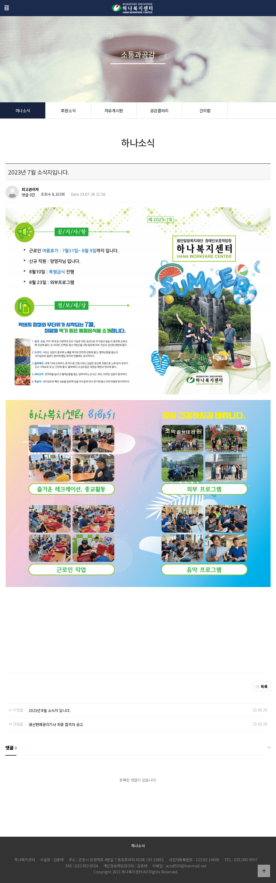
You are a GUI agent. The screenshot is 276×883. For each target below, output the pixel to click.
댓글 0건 (28, 195)
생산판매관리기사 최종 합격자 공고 (56, 724)
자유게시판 (114, 110)
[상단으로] (264, 871)
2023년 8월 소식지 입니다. (49, 710)
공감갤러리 (159, 110)
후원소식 (68, 110)
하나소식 (22, 110)
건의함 (204, 110)
